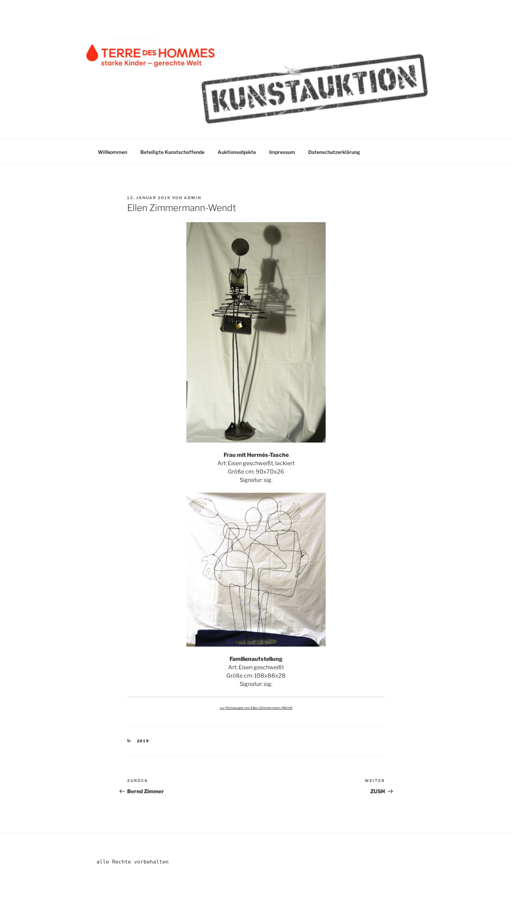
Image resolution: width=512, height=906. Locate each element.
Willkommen (112, 152)
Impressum (282, 152)
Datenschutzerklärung (334, 152)
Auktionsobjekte (237, 152)
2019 (143, 741)
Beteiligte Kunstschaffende (172, 152)
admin (192, 197)
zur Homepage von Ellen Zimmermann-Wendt (256, 708)
